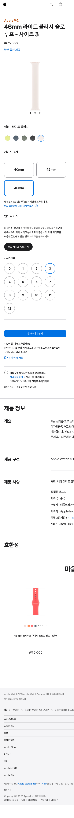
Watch (16, 710)
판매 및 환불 (32, 800)
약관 (23, 800)
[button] (51, 4)
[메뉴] (69, 4)
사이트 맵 (54, 800)
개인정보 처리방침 (11, 800)
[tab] (30, 113)
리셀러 (44, 783)
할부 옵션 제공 (16, 50)
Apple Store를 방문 (27, 783)
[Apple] (5, 709)
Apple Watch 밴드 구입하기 (37, 710)
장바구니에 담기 (35, 333)
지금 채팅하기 (17, 377)
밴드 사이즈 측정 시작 (18, 246)
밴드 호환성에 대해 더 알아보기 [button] (19, 205)
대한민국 (7, 790)
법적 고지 (44, 800)
